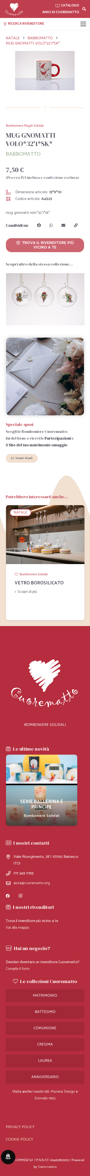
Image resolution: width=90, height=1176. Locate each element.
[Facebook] (8, 896)
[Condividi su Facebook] (39, 225)
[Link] (14, 9)
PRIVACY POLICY (20, 1127)
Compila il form (18, 969)
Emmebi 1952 (45, 1098)
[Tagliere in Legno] (41, 790)
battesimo (45, 1012)
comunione (45, 1028)
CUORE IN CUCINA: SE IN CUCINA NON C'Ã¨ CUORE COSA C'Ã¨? (41, 588)
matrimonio (45, 995)
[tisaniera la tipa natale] (45, 299)
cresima (45, 1044)
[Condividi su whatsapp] (51, 225)
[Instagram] (20, 896)
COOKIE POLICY (19, 1139)
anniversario (45, 1077)
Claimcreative (47, 1167)
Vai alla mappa (17, 927)
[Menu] (83, 24)
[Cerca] (84, 9)
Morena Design (63, 1091)
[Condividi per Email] (63, 225)
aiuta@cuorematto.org (31, 883)
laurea (45, 1060)
